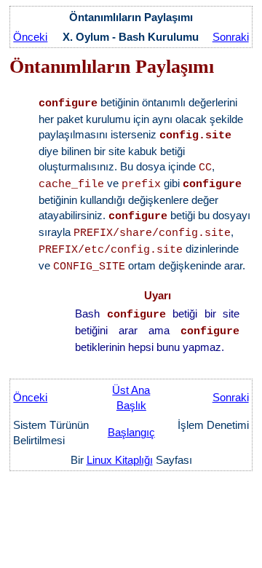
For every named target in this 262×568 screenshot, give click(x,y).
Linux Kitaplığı (120, 460)
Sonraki (231, 37)
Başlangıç (131, 432)
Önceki (30, 37)
